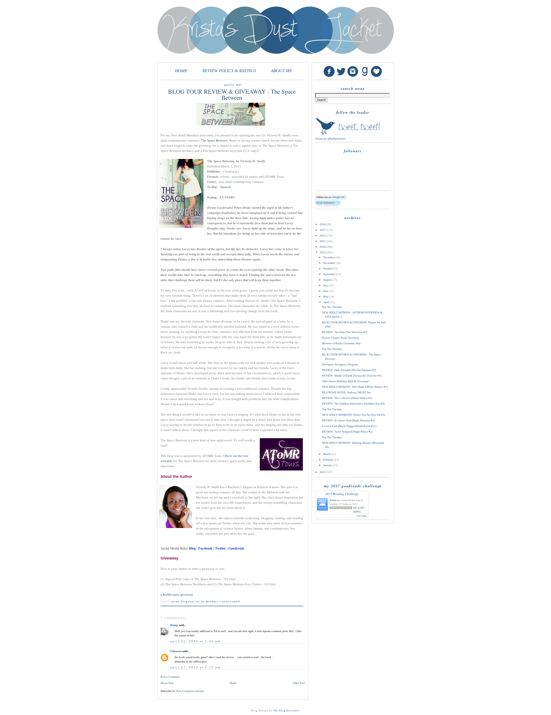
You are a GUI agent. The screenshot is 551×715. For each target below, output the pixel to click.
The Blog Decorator (287, 710)
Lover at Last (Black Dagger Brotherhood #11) (349, 426)
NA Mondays (209, 601)
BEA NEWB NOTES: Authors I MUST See (346, 392)
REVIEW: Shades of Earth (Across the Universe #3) (351, 375)
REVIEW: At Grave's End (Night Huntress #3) (348, 420)
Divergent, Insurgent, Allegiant (340, 364)
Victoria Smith (230, 601)
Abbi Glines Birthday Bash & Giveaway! (345, 381)
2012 (323, 472)
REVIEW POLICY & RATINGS (229, 71)
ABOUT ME (281, 71)
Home (233, 683)
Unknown (176, 651)
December (329, 257)
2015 (323, 241)
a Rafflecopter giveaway (177, 594)
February (328, 459)
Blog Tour (187, 601)
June (326, 291)
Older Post (299, 683)
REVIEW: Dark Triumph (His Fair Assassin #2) (349, 370)
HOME (181, 71)
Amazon (225, 187)
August (327, 279)
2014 (323, 246)
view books (362, 515)
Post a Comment (170, 676)
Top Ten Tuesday (332, 306)
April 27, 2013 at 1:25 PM (195, 667)
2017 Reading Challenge (342, 493)
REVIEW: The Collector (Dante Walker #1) (347, 398)
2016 (323, 235)
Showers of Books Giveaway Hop (341, 343)
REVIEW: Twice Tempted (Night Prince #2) (347, 431)
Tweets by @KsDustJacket (330, 138)
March (327, 454)
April (326, 302)
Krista (333, 500)
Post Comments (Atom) (189, 691)
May (326, 296)
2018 (323, 224)
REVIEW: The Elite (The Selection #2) (344, 332)
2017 (323, 230)
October (328, 268)
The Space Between (214, 140)
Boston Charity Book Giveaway (340, 337)
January (328, 465)
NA (197, 601)
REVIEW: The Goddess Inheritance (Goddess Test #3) (353, 403)
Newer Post (167, 683)
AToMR (175, 601)
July (326, 285)
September (329, 274)
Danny (174, 625)
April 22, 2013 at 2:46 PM (195, 641)
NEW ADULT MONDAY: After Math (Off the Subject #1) (355, 386)
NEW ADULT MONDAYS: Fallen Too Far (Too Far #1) (353, 414)
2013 (323, 252)
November (329, 263)
